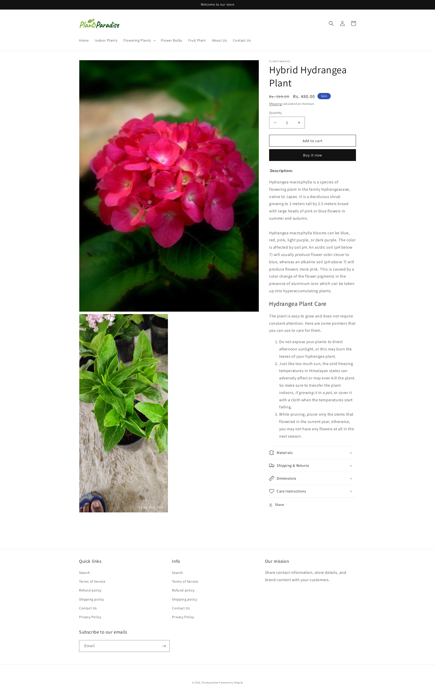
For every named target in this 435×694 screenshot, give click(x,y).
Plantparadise (210, 682)
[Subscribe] (163, 646)
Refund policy (90, 590)
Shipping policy (91, 599)
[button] (139, 40)
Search (84, 572)
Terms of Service (92, 581)
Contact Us (88, 608)
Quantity (275, 113)
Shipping (275, 104)
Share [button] (279, 504)
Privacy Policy (90, 617)
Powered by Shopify (231, 682)
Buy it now (312, 155)
